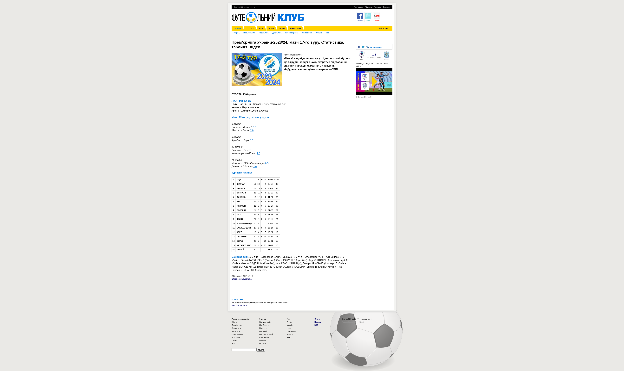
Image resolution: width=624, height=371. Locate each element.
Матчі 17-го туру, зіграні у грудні (250, 117)
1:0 (258, 153)
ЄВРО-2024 (264, 337)
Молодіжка (307, 33)
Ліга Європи (264, 325)
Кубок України (291, 33)
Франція (290, 334)
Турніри (250, 28)
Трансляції (295, 28)
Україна (237, 28)
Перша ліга (263, 33)
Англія (289, 322)
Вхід (245, 305)
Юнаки (319, 33)
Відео (282, 28)
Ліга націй (263, 331)
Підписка (368, 7)
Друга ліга (276, 33)
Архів (271, 28)
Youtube (376, 17)
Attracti (361, 322)
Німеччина (291, 331)
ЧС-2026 (262, 343)
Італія (289, 328)
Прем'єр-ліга (249, 33)
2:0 (252, 130)
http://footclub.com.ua (242, 279)
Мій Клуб (383, 28)
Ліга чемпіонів (265, 322)
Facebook (359, 17)
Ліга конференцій (266, 334)
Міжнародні (263, 328)
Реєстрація (237, 305)
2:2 (251, 140)
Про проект (358, 7)
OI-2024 (262, 340)
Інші (327, 33)
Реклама (377, 7)
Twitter (368, 17)
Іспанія (289, 325)
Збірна (237, 33)
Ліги (261, 28)
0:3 (266, 163)
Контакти (386, 7)
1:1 (254, 127)
